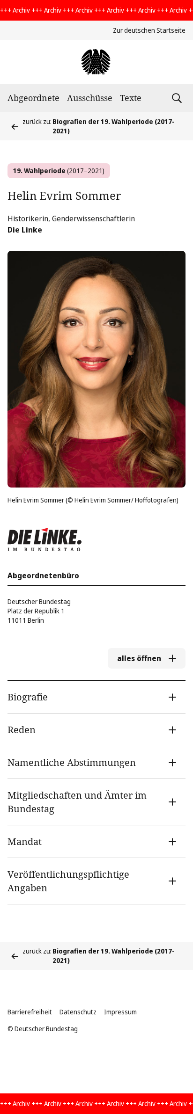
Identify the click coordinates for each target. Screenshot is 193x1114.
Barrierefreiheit (29, 1011)
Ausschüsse (89, 97)
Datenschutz (77, 1011)
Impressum (120, 1011)
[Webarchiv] (96, 62)
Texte (130, 97)
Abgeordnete (33, 97)
